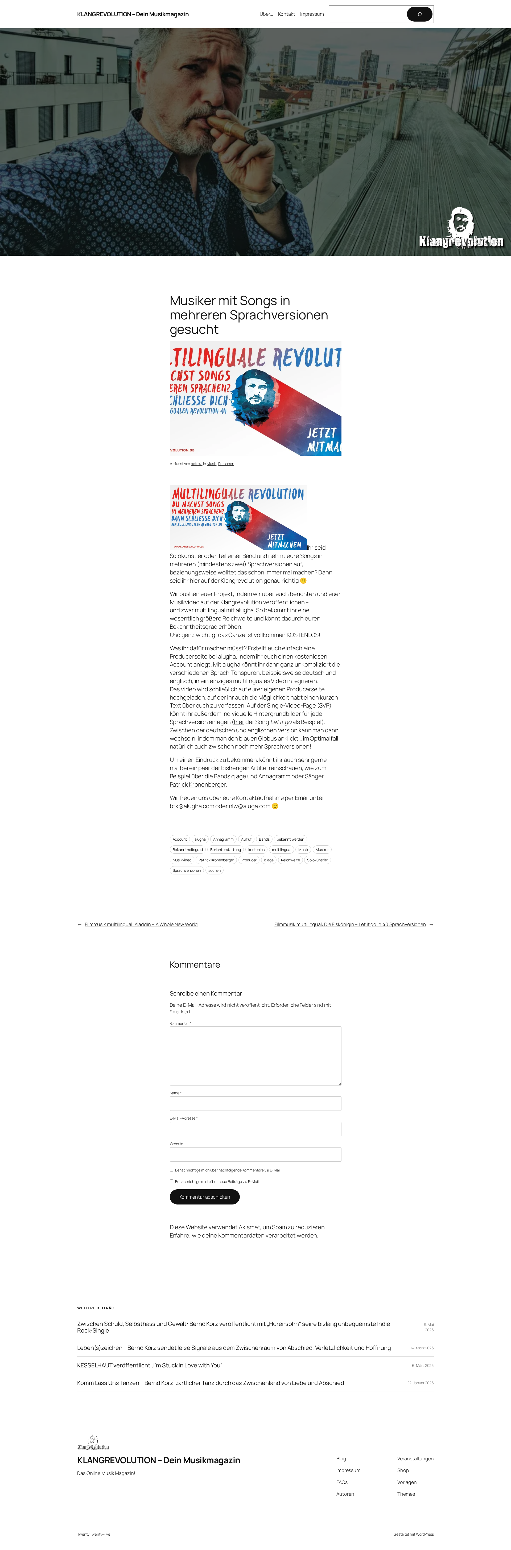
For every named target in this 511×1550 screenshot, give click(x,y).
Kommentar (180, 1023)
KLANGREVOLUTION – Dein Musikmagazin (133, 14)
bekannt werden (290, 839)
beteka (196, 463)
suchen (214, 870)
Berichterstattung (225, 849)
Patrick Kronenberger (198, 784)
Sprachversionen (187, 870)
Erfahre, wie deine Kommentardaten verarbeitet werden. (244, 1235)
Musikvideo (182, 859)
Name (176, 1092)
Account (181, 664)
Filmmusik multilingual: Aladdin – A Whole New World (141, 924)
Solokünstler (317, 859)
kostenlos (256, 849)
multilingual (281, 849)
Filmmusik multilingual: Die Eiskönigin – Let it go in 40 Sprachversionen (350, 924)
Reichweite (290, 859)
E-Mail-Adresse (184, 1118)
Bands (264, 839)
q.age (238, 776)
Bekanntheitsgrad (188, 849)
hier (239, 722)
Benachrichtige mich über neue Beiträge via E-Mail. (217, 1181)
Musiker (322, 849)
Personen (226, 463)
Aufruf (246, 839)
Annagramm (274, 776)
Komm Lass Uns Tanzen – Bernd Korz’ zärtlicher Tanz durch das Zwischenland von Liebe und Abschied (210, 1383)
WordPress (425, 1534)
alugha (245, 610)
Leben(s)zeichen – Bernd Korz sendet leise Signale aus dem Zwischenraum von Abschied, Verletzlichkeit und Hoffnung (234, 1348)
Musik (212, 463)
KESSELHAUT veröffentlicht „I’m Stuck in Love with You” (149, 1365)
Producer (249, 859)
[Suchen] (419, 14)
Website (176, 1143)
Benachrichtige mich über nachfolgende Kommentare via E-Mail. (228, 1170)
